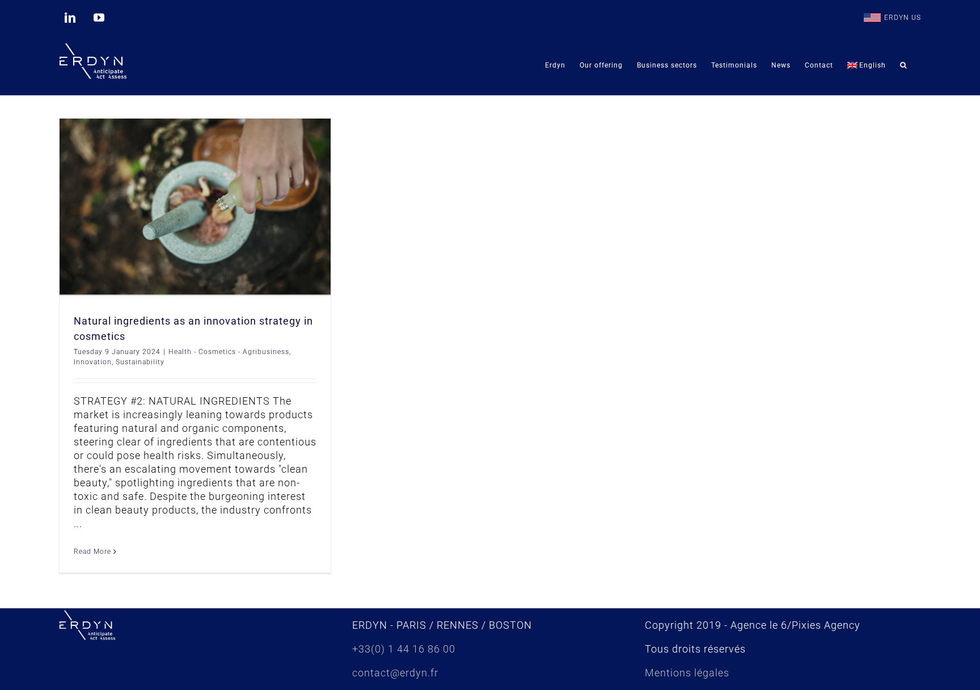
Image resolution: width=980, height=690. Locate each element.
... (78, 523)
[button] (903, 65)
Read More (92, 552)
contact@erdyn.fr (395, 673)
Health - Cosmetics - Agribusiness (228, 352)
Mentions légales (687, 673)
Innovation (93, 362)
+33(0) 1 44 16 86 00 (403, 649)
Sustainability (140, 362)
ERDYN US (902, 18)
